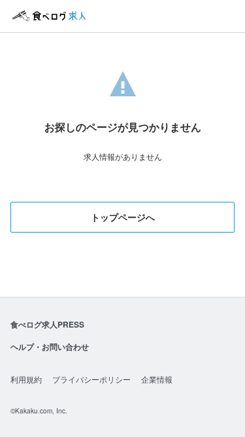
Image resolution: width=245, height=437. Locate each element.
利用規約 (26, 379)
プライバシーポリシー (91, 379)
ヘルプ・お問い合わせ (49, 346)
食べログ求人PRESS (47, 324)
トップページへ (123, 216)
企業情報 (156, 379)
